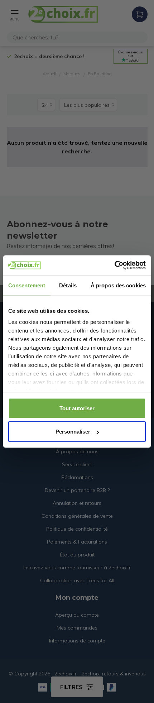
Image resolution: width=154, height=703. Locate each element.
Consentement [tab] (26, 285)
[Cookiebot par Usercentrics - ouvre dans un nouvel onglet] (114, 265)
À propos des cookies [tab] (118, 285)
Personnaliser (73, 432)
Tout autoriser (77, 408)
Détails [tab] (68, 285)
